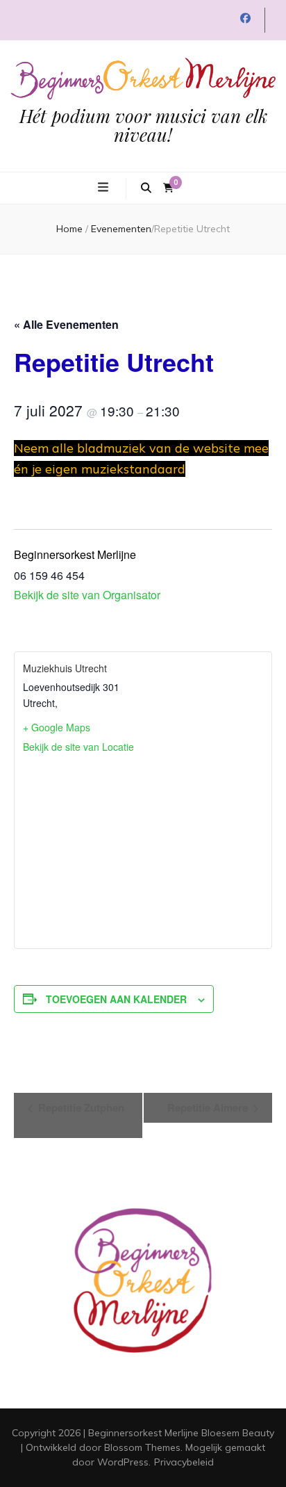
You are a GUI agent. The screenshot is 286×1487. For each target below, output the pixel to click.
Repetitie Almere (209, 1107)
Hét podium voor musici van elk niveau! (143, 125)
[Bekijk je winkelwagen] (168, 188)
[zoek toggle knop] (146, 188)
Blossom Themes (142, 1447)
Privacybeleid (184, 1462)
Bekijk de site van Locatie (78, 747)
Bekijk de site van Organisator (87, 595)
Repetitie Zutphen (79, 1107)
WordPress (123, 1462)
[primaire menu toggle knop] (105, 187)
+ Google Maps (56, 727)
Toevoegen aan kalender (116, 999)
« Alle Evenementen (66, 324)
